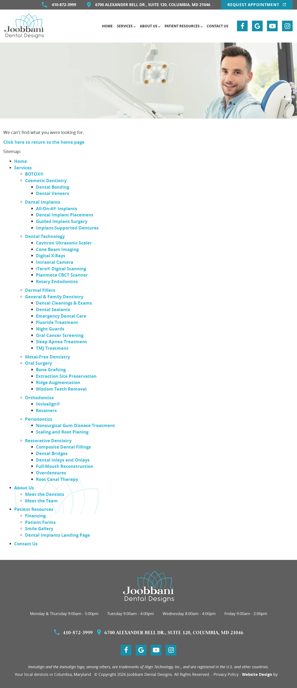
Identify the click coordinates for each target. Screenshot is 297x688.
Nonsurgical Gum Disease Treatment (75, 425)
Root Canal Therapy (57, 479)
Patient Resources (182, 26)
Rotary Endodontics (57, 281)
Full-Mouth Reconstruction (64, 466)
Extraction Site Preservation (66, 376)
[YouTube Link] (272, 26)
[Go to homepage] (148, 586)
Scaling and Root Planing (62, 432)
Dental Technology (45, 236)
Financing (35, 516)
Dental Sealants (53, 309)
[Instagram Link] (287, 26)
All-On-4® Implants (56, 208)
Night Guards (50, 329)
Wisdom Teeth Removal (61, 389)
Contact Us (217, 26)
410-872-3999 (64, 4)
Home (107, 26)
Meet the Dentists (44, 494)
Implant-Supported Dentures (67, 228)
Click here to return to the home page (44, 142)
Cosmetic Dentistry (46, 180)
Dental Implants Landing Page (57, 535)
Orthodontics (39, 397)
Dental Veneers (52, 193)
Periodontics (38, 419)
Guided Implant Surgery (61, 221)
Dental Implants (42, 202)
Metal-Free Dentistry (47, 357)
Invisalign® (48, 404)
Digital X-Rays (50, 255)
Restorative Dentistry (48, 440)
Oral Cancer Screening (59, 335)
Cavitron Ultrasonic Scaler (64, 243)
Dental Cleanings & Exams (64, 303)
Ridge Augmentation (58, 382)
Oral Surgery (38, 363)
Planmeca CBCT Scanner (62, 275)
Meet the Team (41, 501)
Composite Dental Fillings (63, 447)
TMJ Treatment (52, 348)
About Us (148, 26)
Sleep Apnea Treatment (61, 341)
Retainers (46, 410)
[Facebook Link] (242, 26)
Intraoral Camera (54, 262)
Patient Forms (40, 522)
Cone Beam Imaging (57, 249)
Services (125, 26)
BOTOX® (34, 174)
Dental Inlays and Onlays (63, 460)
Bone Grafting (51, 369)
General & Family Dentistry (54, 297)
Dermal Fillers (40, 290)
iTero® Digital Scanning (61, 269)
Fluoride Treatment (57, 322)
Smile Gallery (39, 528)
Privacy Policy (226, 674)
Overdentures (51, 473)
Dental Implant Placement (64, 215)
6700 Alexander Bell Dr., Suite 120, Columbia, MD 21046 (152, 4)
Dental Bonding (52, 187)
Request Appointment (253, 4)
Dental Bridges (52, 453)
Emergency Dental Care (61, 316)
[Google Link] (257, 26)
